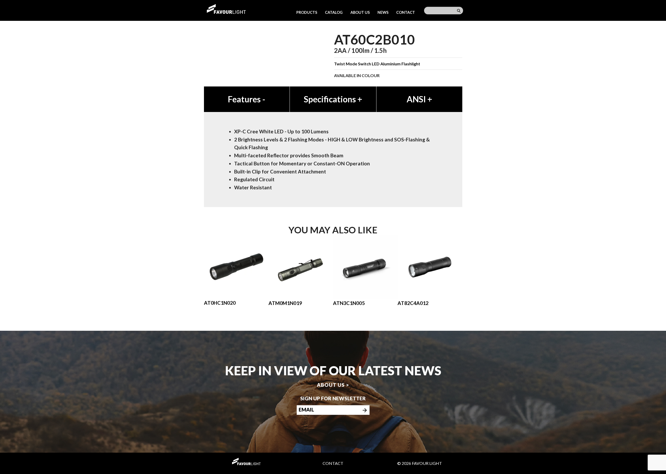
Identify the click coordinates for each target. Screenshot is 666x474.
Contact (405, 12)
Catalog (334, 12)
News (382, 12)
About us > (333, 385)
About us (360, 12)
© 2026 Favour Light (419, 463)
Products (306, 12)
